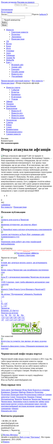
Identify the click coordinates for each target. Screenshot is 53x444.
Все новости (6, 207)
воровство (33, 401)
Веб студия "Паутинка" (30, 437)
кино (47, 401)
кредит (14, 404)
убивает (14, 408)
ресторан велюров (26, 406)
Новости (30, 392)
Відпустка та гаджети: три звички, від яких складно (24, 341)
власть (26, 401)
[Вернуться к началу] (5, 442)
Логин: (4, 14)
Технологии (21, 397)
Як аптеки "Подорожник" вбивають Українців (21, 294)
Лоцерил (14, 392)
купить (20, 404)
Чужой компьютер (12, 20)
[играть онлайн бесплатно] (26, 334)
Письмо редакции (9, 2)
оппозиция (29, 404)
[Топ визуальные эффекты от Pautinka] (26, 253)
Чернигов (26, 399)
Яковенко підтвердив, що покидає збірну (19, 224)
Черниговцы (6, 401)
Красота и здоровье (41, 390)
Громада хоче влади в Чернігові (15, 220)
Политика (38, 392)
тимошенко (6, 408)
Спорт (12, 397)
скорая (38, 406)
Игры (24, 390)
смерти (44, 406)
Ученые (38, 397)
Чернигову (46, 399)
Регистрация (6, 12)
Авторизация (7, 9)
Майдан (22, 392)
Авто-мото (5, 390)
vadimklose (5, 205)
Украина (30, 397)
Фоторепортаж (7, 399)
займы (41, 401)
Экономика (18, 401)
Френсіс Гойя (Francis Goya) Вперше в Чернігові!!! (23, 289)
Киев (30, 390)
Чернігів (18, 399)
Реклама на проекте (25, 2)
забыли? (43, 14)
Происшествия (20, 207)
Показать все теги (9, 411)
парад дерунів (40, 404)
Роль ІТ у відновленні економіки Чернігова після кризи (25, 277)
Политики (5, 394)
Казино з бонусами (26, 255)
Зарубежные (16, 390)
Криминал (5, 392)
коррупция (5, 404)
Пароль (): (40, 14)
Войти (4, 22)
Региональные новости (34, 394)
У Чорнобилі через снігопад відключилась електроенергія (26, 229)
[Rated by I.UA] (24, 435)
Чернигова (36, 399)
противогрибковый (9, 406)
